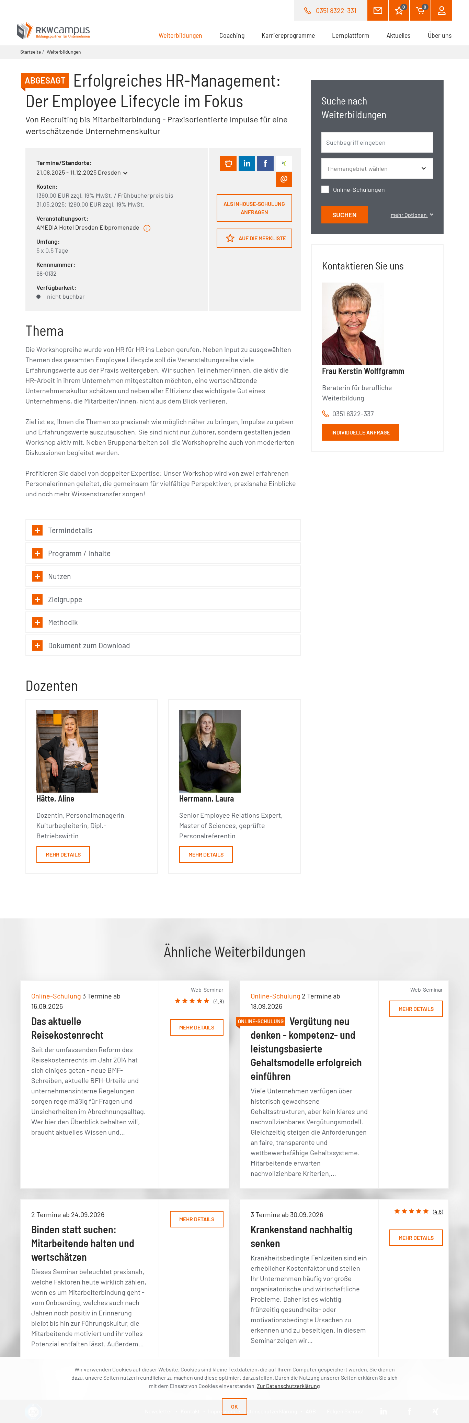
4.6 (438, 1211)
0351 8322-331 (336, 10)
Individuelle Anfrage (360, 432)
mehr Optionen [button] (409, 214)
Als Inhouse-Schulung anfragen (254, 207)
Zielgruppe (65, 599)
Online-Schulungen (359, 189)
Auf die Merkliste (262, 238)
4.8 (218, 1001)
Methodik (63, 622)
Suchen (344, 215)
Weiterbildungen (185, 35)
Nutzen (59, 576)
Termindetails (70, 530)
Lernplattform (350, 35)
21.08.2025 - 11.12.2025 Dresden (78, 172)
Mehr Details (63, 854)
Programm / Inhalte (79, 553)
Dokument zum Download (89, 645)
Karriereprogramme (288, 35)
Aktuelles (399, 35)
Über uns (440, 35)
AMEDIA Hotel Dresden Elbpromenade (87, 227)
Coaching (231, 35)
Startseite (30, 52)
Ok (234, 1406)
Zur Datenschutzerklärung (288, 1385)
